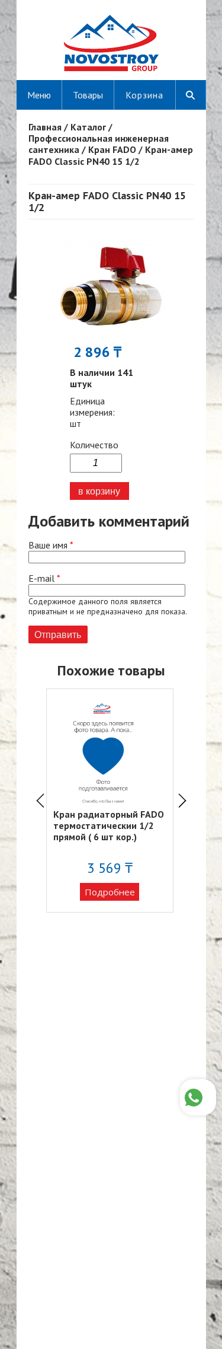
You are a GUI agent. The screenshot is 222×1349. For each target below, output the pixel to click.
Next (182, 800)
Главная (45, 127)
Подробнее (110, 892)
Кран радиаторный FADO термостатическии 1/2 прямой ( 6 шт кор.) (108, 825)
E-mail (44, 578)
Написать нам (198, 1097)
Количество (94, 445)
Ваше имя (50, 545)
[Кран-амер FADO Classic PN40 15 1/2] (111, 338)
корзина (144, 95)
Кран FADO (112, 149)
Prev (40, 800)
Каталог (88, 127)
